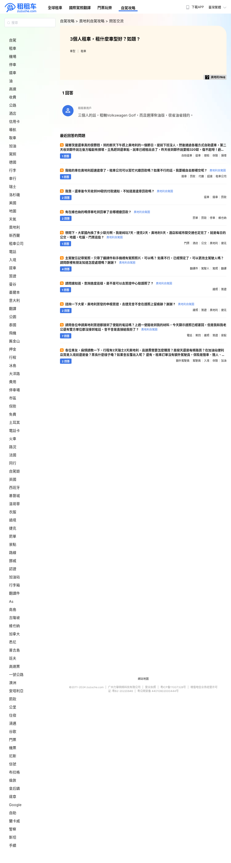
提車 (12, 268)
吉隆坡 (14, 617)
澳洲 (12, 682)
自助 (12, 813)
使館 (223, 335)
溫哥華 (14, 504)
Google (15, 804)
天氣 (12, 219)
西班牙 (14, 487)
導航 (12, 129)
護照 (215, 289)
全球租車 (55, 7)
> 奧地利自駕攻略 (91, 21)
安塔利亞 (16, 691)
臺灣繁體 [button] (214, 7)
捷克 (12, 528)
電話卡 (14, 430)
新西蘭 (14, 235)
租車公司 (16, 243)
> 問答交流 (115, 21)
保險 (12, 406)
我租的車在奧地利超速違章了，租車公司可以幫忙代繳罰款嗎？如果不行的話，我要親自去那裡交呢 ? (145, 170)
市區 (12, 398)
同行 (12, 463)
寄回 (198, 335)
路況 (12, 447)
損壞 (223, 155)
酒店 (12, 113)
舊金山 (14, 341)
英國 (12, 479)
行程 (12, 357)
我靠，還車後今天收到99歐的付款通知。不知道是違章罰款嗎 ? (119, 191)
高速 (12, 89)
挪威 (12, 560)
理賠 (206, 155)
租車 (12, 48)
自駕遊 (14, 471)
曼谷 (12, 284)
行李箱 (14, 585)
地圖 (12, 211)
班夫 (12, 658)
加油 (12, 146)
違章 (12, 796)
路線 (12, 552)
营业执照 (150, 687)
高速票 (14, 666)
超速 (210, 176)
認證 (12, 569)
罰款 (12, 699)
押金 (12, 349)
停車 (12, 64)
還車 (12, 72)
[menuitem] (194, 5)
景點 (12, 544)
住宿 (12, 715)
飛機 (12, 333)
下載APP (198, 7)
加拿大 (14, 634)
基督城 (14, 495)
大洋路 (14, 373)
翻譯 (12, 308)
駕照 (12, 154)
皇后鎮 (14, 788)
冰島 (12, 365)
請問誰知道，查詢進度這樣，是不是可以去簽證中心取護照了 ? (118, 283)
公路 (12, 105)
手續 (12, 845)
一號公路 (16, 674)
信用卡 (14, 121)
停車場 (14, 390)
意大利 (14, 300)
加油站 (14, 577)
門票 (12, 739)
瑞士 (12, 186)
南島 (12, 609)
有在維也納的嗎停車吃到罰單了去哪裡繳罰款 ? (107, 212)
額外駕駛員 (182, 360)
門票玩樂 (104, 7)
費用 (12, 382)
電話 (12, 251)
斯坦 (12, 837)
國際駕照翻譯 (80, 7)
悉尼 (12, 642)
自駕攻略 (128, 8)
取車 (12, 138)
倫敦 (12, 780)
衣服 (12, 512)
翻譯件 (14, 593)
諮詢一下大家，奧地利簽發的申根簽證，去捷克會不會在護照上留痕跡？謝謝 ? (129, 304)
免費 (12, 414)
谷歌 (12, 731)
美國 (12, 203)
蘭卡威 (14, 821)
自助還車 (186, 155)
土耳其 (14, 422)
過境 (12, 520)
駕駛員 (197, 360)
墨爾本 (14, 292)
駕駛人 (205, 268)
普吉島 (14, 650)
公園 (12, 316)
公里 (12, 707)
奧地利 (14, 227)
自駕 (12, 40)
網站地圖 (143, 678)
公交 (204, 243)
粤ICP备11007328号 (173, 687)
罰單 (12, 536)
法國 (12, 455)
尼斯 (12, 756)
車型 (72, 51)
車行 (12, 178)
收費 (12, 97)
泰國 (12, 325)
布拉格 (14, 772)
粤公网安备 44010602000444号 (158, 691)
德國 (12, 162)
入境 (12, 260)
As (11, 601)
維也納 (14, 626)
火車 (12, 438)
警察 (12, 829)
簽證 (12, 276)
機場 (12, 56)
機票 (12, 748)
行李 (12, 170)
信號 (12, 764)
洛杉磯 (14, 194)
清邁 (12, 723)
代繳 (201, 176)
